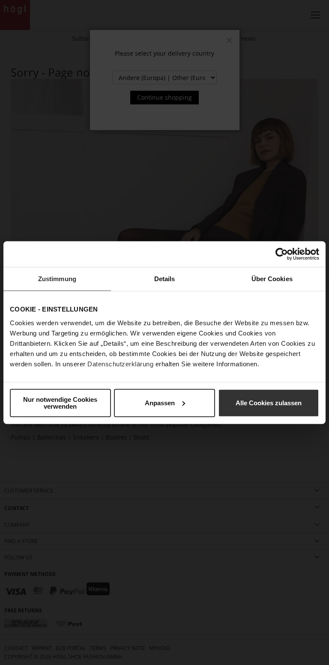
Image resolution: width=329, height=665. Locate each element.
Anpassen (160, 402)
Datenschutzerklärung (120, 363)
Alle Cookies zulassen (269, 402)
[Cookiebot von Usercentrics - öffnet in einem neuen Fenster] (281, 254)
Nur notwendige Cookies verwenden (60, 402)
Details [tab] (164, 278)
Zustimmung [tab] (57, 278)
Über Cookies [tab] (272, 278)
